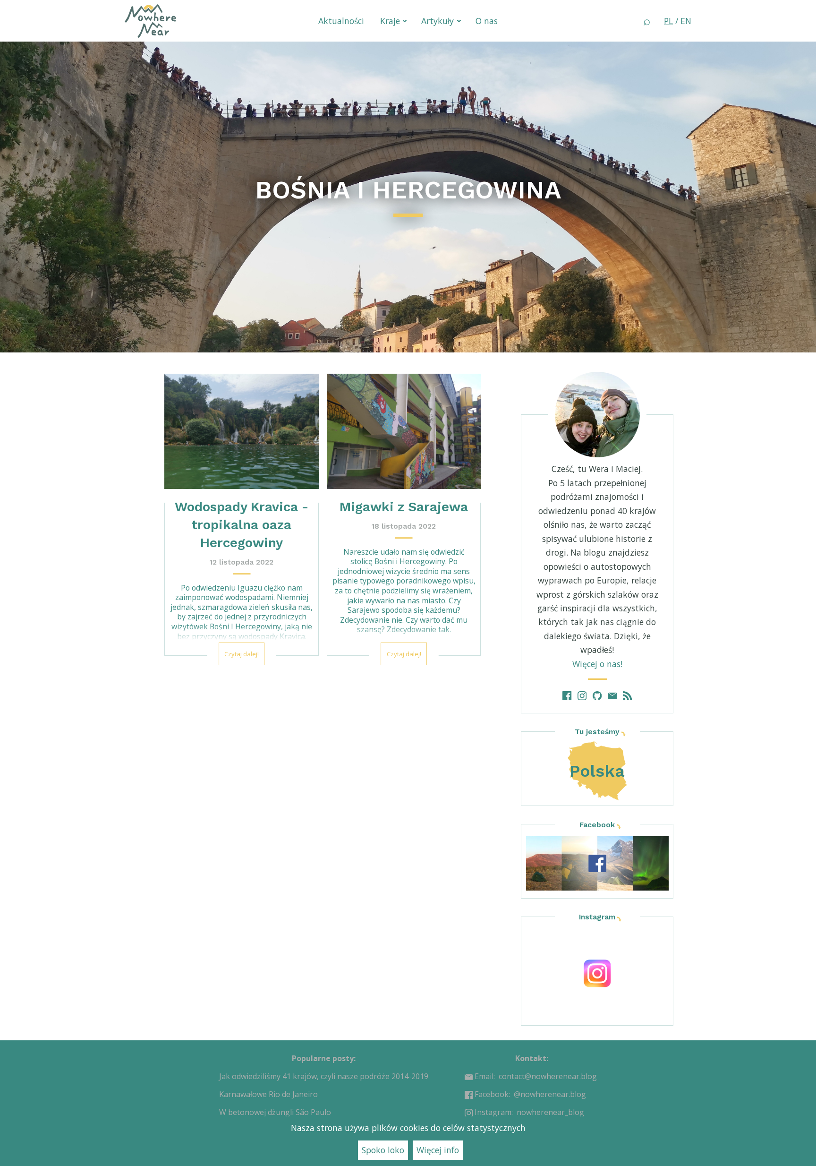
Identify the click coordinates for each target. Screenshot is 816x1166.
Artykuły (437, 20)
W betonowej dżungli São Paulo (275, 1112)
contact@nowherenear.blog (548, 1076)
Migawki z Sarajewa (404, 506)
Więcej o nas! (597, 663)
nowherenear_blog (550, 1112)
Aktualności (341, 20)
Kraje (390, 20)
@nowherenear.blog (550, 1094)
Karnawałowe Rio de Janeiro (268, 1094)
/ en (677, 20)
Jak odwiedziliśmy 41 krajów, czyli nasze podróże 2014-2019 (323, 1076)
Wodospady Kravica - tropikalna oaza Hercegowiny (241, 524)
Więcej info (437, 1150)
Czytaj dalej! (241, 654)
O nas (487, 20)
